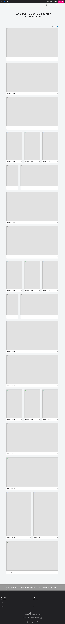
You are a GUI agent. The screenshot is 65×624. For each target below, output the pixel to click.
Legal (2, 606)
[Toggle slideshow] (49, 26)
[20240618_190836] (32, 111)
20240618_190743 (11, 290)
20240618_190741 (29, 290)
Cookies (34, 597)
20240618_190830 (29, 161)
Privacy (34, 606)
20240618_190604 (11, 488)
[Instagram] (37, 622)
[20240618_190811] (12, 175)
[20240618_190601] (18, 514)
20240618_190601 (11, 537)
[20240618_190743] (14, 275)
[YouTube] (32, 622)
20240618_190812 (47, 161)
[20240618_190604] (32, 472)
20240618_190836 (11, 127)
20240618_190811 (10, 187)
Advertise (34, 595)
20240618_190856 (11, 59)
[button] (49, 5)
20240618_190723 (25, 316)
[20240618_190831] (14, 146)
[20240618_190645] (32, 335)
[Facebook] (27, 622)
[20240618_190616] (50, 404)
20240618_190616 (47, 419)
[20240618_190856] (32, 42)
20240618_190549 (38, 537)
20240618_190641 (11, 419)
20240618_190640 (29, 419)
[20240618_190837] (32, 77)
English (2, 602)
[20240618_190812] (50, 146)
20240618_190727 (10, 316)
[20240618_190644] (32, 369)
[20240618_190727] (12, 304)
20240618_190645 (11, 351)
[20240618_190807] (32, 206)
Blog (2, 595)
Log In (55, 1)
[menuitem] (48, 2)
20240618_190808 (25, 187)
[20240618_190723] (39, 304)
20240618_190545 (11, 572)
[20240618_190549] (45, 514)
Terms (2, 608)
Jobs (34, 592)
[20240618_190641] (14, 404)
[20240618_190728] (50, 275)
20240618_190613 (11, 453)
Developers (3, 597)
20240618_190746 (11, 256)
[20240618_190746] (32, 240)
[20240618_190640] (32, 404)
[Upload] (51, 2)
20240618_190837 (11, 93)
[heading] (7, 1)
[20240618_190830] (32, 146)
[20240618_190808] (39, 175)
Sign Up (61, 1)
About (2, 592)
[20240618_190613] (32, 437)
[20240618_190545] (32, 556)
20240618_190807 (11, 222)
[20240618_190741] (32, 275)
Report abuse (35, 599)
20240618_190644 (11, 385)
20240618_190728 (47, 290)
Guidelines (3, 599)
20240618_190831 (11, 161)
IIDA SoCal (33, 19)
